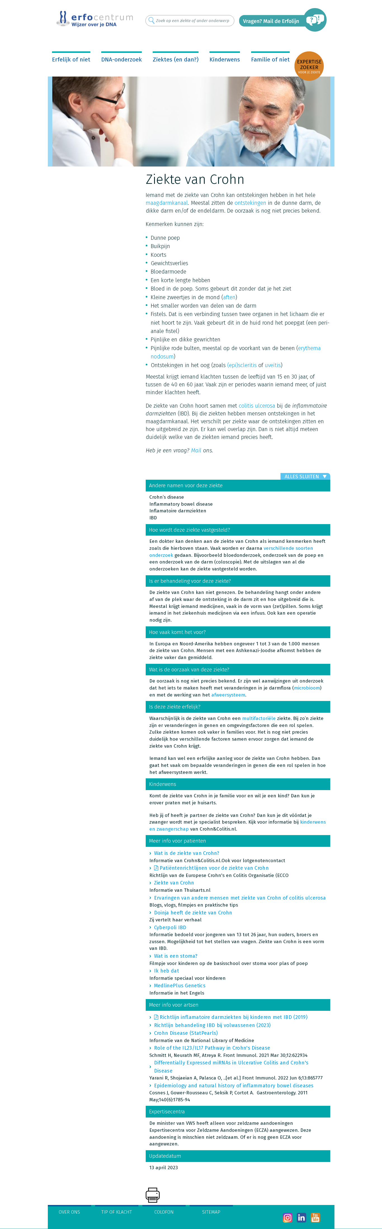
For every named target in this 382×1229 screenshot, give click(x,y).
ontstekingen (250, 202)
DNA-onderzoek (121, 59)
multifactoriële (259, 718)
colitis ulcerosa (257, 405)
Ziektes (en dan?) (176, 59)
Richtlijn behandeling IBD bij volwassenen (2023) (212, 1025)
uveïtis (273, 365)
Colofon (164, 1212)
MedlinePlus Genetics (180, 986)
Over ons (69, 1212)
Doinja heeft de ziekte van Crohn (193, 913)
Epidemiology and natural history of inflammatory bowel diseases (234, 1086)
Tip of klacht (116, 1212)
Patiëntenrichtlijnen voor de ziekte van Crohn (214, 868)
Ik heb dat (166, 971)
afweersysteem (228, 695)
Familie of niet (270, 59)
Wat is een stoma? (175, 956)
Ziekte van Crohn (174, 883)
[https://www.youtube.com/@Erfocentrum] (315, 1218)
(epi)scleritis (242, 365)
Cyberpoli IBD (170, 927)
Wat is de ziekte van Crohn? (186, 853)
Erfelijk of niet (71, 59)
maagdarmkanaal (167, 202)
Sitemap (211, 1212)
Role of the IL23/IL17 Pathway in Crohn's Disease (212, 1048)
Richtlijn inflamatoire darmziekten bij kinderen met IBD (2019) (234, 1017)
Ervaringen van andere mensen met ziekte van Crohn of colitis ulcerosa (240, 898)
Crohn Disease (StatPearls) (186, 1033)
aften (229, 297)
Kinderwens (224, 59)
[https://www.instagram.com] (288, 1218)
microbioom (307, 688)
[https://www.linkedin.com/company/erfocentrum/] (301, 1218)
